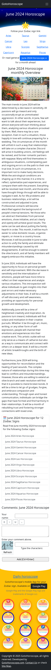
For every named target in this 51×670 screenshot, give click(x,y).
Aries (8, 35)
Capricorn (8, 52)
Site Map (6, 666)
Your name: (5, 516)
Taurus (25, 35)
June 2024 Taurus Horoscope (20, 441)
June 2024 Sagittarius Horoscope (22, 482)
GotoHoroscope (12, 4)
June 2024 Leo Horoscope (18, 459)
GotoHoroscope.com (13, 662)
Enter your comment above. (17, 539)
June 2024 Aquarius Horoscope (21, 493)
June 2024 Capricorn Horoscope (22, 487)
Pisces (42, 52)
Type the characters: (32, 548)
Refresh (8, 552)
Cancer (8, 41)
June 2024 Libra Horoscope (19, 470)
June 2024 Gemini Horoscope (20, 447)
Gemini (42, 35)
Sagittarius (42, 46)
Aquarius (25, 52)
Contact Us (31, 662)
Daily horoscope (25, 576)
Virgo (42, 41)
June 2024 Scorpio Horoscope (21, 476)
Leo (25, 41)
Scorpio (25, 46)
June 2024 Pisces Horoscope (20, 499)
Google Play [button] (39, 586)
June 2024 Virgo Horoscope (19, 464)
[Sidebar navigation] (46, 4)
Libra (8, 46)
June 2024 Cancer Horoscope (20, 453)
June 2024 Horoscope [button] (33, 58)
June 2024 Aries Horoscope (19, 435)
